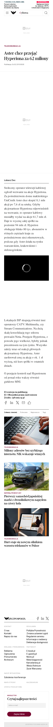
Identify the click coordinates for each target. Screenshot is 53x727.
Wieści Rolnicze (33, 666)
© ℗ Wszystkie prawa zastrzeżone (20, 395)
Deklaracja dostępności (37, 642)
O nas (6, 630)
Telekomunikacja (12, 46)
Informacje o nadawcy (36, 639)
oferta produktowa (13, 687)
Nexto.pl (30, 657)
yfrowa (24, 12)
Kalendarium (32, 682)
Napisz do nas (10, 636)
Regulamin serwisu (35, 636)
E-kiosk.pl (30, 651)
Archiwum (9, 660)
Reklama (8, 651)
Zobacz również (10, 412)
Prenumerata (10, 657)
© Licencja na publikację (16, 392)
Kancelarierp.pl (33, 663)
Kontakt (7, 633)
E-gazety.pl (31, 654)
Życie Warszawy (34, 668)
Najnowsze (35, 412)
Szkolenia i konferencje (15, 677)
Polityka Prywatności (36, 630)
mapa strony (10, 682)
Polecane (24, 412)
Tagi (44, 412)
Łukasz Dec (9, 180)
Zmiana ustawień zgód (37, 633)
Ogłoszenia (9, 654)
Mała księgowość (34, 660)
